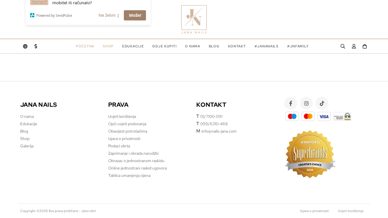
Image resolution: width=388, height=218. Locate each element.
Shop (108, 46)
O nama (192, 46)
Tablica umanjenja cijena (129, 175)
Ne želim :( (109, 28)
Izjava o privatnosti (124, 138)
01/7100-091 (211, 116)
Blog (214, 46)
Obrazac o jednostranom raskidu (136, 160)
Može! (135, 28)
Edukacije (28, 123)
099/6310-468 (214, 123)
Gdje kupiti (164, 46)
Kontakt (237, 46)
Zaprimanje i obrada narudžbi (133, 153)
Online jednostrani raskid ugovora (137, 168)
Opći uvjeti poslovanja (127, 123)
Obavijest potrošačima (127, 131)
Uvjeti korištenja (122, 116)
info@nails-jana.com (219, 131)
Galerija (27, 145)
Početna (85, 46)
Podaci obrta (119, 145)
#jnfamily (297, 46)
